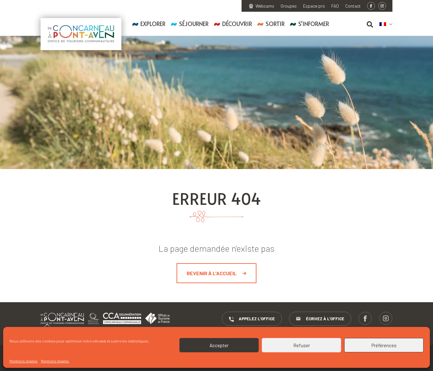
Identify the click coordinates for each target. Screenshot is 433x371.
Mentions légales (24, 361)
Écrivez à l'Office (325, 318)
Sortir (275, 24)
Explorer (152, 24)
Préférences (384, 345)
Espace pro (314, 6)
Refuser (301, 345)
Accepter (219, 345)
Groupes (289, 6)
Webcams (264, 6)
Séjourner (194, 24)
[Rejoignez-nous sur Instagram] (382, 6)
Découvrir (237, 24)
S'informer (313, 24)
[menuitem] (385, 24)
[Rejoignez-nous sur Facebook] (371, 6)
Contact (353, 6)
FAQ (335, 6)
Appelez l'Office (257, 318)
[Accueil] (81, 34)
